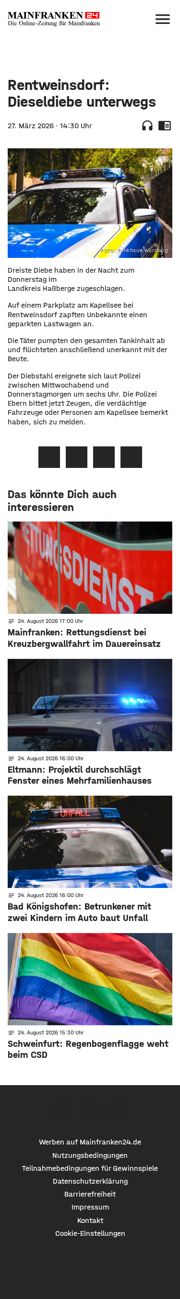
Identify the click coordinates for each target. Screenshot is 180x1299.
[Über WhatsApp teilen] (104, 457)
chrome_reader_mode (164, 125)
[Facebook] (62, 1111)
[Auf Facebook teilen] (49, 457)
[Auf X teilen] (76, 457)
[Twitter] (90, 1111)
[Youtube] (117, 1111)
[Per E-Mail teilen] (131, 457)
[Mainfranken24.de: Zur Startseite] (54, 19)
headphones (147, 125)
